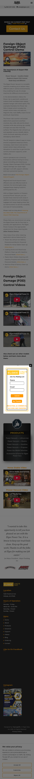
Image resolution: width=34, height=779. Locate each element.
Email (12, 387)
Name (12, 380)
